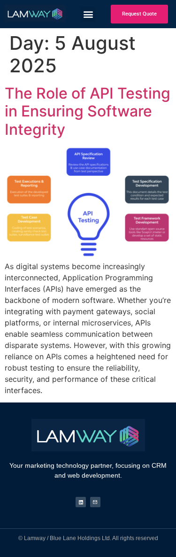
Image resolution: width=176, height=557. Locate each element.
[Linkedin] (81, 502)
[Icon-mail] (95, 502)
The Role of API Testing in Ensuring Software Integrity (87, 111)
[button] (35, 13)
